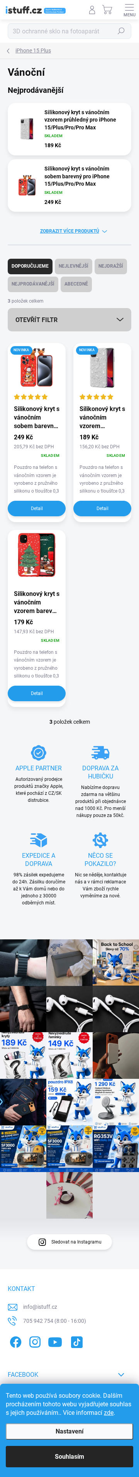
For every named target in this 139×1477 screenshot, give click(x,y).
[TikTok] (75, 1340)
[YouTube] (55, 1340)
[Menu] (129, 9)
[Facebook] (14, 1340)
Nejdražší (110, 266)
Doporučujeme (30, 266)
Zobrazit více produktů (69, 231)
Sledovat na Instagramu (76, 1242)
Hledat (121, 31)
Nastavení (69, 1431)
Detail (37, 508)
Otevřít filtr (36, 320)
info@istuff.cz (40, 1307)
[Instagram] (34, 1340)
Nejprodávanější (33, 284)
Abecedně (76, 284)
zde (109, 1412)
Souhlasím (69, 1456)
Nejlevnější (73, 266)
